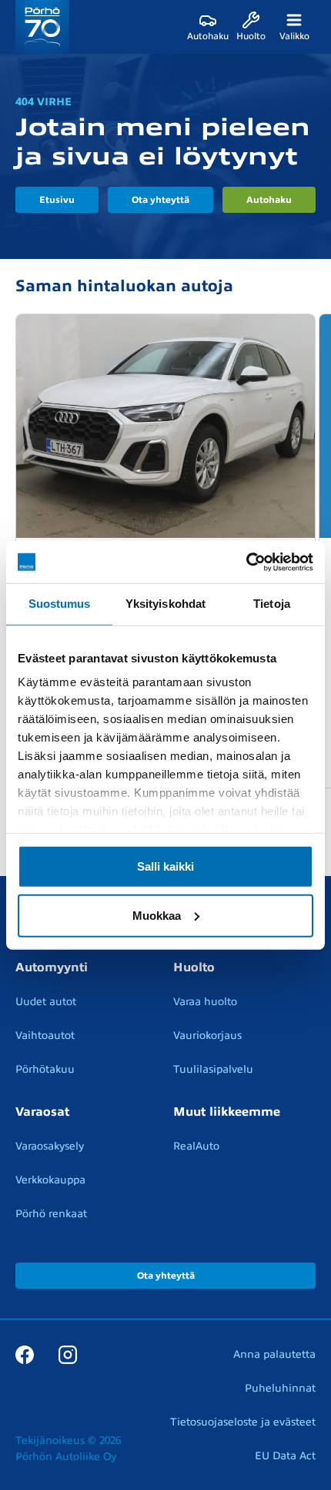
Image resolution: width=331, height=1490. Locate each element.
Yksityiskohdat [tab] (165, 603)
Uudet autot (45, 1001)
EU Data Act (285, 1456)
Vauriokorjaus (207, 1035)
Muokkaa (156, 914)
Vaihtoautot (45, 1035)
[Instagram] (68, 1354)
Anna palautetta (274, 1354)
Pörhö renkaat (51, 1214)
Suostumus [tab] (59, 603)
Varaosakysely (49, 1146)
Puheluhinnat (280, 1388)
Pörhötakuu (45, 1069)
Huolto (194, 967)
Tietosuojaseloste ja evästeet (243, 1422)
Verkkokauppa (50, 1180)
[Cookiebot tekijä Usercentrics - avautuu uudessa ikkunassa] (246, 562)
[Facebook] (24, 1354)
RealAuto (196, 1146)
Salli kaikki (165, 865)
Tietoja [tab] (271, 603)
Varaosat (42, 1112)
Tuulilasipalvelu (213, 1069)
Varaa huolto (205, 1001)
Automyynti (51, 967)
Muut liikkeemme (226, 1112)
